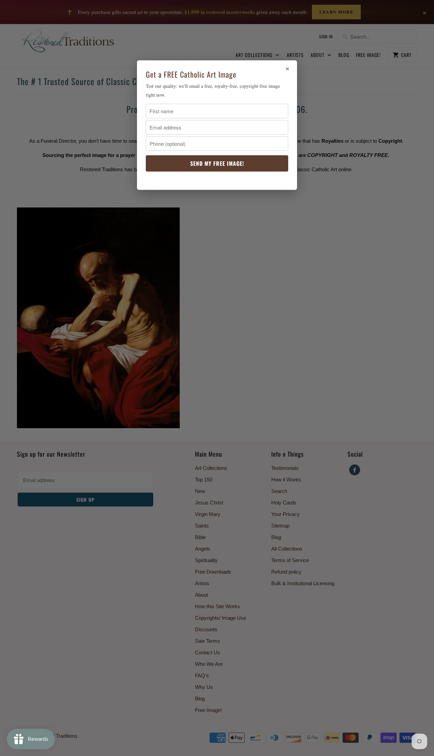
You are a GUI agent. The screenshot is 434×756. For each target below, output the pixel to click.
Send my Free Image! (217, 163)
